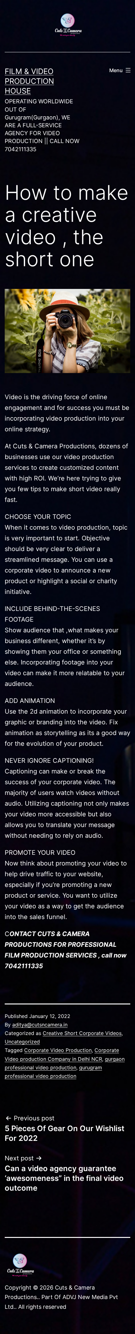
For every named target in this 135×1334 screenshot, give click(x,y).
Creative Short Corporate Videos (82, 1033)
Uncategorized (22, 1041)
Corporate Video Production (58, 1050)
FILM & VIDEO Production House (29, 81)
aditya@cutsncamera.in (40, 1024)
